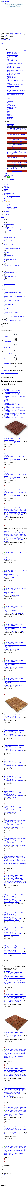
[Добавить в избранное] (4, 450)
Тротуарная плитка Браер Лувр (12, 404)
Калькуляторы (7, 341)
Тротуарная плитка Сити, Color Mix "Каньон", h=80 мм (13, 796)
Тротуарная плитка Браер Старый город (14, 413)
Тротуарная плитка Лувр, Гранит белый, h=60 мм (12, 460)
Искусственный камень (13, 69)
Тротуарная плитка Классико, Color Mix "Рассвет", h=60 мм (13, 901)
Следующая (7, 1174)
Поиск (25, 50)
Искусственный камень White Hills (16, 94)
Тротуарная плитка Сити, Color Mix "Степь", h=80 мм (13, 766)
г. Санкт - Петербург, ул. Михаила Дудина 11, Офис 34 (16, 169)
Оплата (9, 103)
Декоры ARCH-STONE (13, 74)
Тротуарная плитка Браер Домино (13, 390)
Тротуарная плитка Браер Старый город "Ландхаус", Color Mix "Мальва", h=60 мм (13, 1114)
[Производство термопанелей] (14, 17)
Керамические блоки (12, 76)
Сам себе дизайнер (9, 359)
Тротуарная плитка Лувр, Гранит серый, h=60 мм (12, 478)
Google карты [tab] (10, 125)
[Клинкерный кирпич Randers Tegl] (14, 28)
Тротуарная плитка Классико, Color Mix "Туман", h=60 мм (13, 934)
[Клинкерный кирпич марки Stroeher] (14, 23)
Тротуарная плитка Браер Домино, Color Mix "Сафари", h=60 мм (14, 648)
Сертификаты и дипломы (13, 196)
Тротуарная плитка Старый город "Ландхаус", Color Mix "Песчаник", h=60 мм (15, 982)
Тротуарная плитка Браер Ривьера (13, 403)
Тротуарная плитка (12, 56)
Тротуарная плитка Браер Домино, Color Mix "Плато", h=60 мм (13, 666)
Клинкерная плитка (12, 107)
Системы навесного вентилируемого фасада (15, 296)
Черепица (9, 57)
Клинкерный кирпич (12, 55)
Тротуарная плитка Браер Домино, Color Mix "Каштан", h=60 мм (14, 684)
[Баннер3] (14, 11)
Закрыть (3, 1185)
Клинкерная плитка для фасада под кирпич (13, 52)
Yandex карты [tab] (10, 124)
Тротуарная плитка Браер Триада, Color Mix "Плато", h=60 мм (13, 630)
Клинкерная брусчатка (13, 86)
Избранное (3, 44)
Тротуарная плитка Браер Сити (12, 393)
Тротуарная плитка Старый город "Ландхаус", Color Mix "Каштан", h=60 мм (14, 1002)
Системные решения (12, 77)
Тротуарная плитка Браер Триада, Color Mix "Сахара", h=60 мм (13, 612)
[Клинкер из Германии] (14, 5)
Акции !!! (9, 115)
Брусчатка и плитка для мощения (15, 84)
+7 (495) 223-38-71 (7, 35)
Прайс (8, 111)
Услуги (9, 104)
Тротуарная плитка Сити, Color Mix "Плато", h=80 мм (13, 781)
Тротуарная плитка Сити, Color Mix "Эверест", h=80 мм (13, 811)
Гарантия (9, 197)
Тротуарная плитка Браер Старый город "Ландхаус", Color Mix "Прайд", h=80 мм (13, 540)
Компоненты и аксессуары (14, 88)
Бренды (6, 336)
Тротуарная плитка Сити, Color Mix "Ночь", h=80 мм (13, 736)
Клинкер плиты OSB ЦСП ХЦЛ (15, 93)
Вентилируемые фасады (13, 67)
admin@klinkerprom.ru (9, 179)
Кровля (9, 87)
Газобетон (9, 72)
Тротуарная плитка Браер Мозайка (13, 394)
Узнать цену (7, 739)
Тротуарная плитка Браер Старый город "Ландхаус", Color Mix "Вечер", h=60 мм (13, 1153)
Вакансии (9, 118)
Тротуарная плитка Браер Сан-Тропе (13, 407)
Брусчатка (9, 204)
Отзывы (9, 110)
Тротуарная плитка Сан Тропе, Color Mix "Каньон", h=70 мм (13, 576)
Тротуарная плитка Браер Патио (12, 406)
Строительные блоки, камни (14, 79)
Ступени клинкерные (12, 59)
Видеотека (6, 370)
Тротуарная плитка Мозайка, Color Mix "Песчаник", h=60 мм (13, 594)
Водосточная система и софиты (15, 70)
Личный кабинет (5, 39)
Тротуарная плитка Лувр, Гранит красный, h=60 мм (12, 442)
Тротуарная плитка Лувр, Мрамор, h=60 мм (12, 496)
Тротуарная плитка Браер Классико (13, 401)
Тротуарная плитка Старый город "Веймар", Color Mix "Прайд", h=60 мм (15, 882)
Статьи (9, 114)
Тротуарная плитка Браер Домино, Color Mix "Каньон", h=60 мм (14, 718)
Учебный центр (11, 112)
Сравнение (3, 41)
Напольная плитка (12, 62)
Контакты (9, 119)
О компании (10, 108)
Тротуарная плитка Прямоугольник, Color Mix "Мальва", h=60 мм (15, 1134)
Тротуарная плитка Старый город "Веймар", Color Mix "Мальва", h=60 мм (15, 863)
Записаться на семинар (15, 33)
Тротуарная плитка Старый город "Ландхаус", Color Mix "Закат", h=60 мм (15, 1037)
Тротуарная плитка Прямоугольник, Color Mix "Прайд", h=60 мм (15, 953)
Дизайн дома (7, 363)
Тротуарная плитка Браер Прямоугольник (15, 409)
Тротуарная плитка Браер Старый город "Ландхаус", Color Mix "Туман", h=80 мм (13, 515)
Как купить (10, 101)
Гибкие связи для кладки (13, 73)
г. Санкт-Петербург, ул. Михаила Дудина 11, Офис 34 (15, 146)
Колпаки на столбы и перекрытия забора (14, 316)
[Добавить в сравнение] (4, 452)
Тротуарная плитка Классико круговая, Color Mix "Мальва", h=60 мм (14, 844)
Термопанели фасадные (13, 60)
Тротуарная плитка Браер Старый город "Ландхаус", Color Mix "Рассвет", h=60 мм (13, 1095)
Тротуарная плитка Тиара (10, 414)
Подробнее (7, 531)
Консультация (4, 38)
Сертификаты (7, 347)
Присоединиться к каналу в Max (9, 373)
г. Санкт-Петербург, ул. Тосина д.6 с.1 (17, 140)
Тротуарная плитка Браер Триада (12, 392)
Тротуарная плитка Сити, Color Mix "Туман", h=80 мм (13, 751)
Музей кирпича (11, 208)
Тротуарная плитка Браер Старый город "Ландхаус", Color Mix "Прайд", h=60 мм (13, 1056)
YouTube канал (11, 105)
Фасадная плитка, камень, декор (15, 80)
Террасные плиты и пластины (15, 63)
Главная (9, 98)
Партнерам (10, 117)
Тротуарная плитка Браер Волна (12, 416)
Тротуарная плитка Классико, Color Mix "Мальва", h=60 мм (13, 919)
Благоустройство (11, 66)
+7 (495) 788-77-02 (19, 35)
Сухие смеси (10, 64)
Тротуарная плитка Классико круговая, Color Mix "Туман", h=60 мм (14, 826)
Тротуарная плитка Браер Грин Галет (13, 417)
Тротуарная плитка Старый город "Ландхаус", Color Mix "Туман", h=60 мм (15, 1076)
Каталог (9, 100)
